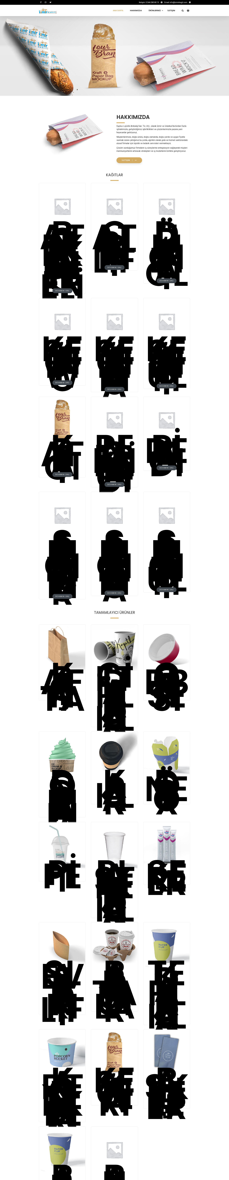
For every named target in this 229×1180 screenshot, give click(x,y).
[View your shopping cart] (188, 10)
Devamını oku (62, 291)
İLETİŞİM (171, 10)
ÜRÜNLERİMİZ (155, 10)
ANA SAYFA (118, 10)
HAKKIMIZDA (136, 10)
